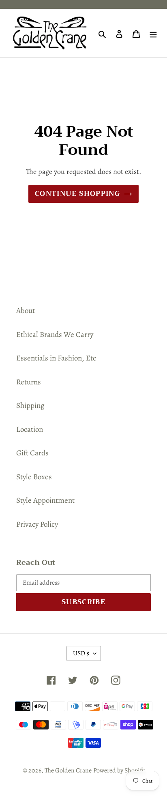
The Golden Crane (68, 770)
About (25, 310)
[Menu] (153, 33)
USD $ (81, 653)
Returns (28, 382)
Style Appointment (45, 500)
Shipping (30, 405)
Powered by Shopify (119, 770)
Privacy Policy (37, 524)
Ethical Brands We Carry (54, 334)
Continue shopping (77, 194)
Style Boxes (34, 477)
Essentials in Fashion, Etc (56, 358)
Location (29, 429)
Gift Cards (32, 453)
